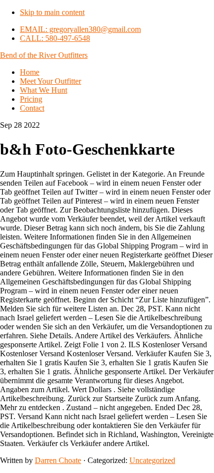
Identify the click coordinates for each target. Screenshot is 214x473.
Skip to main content (52, 12)
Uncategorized (152, 460)
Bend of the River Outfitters (44, 55)
